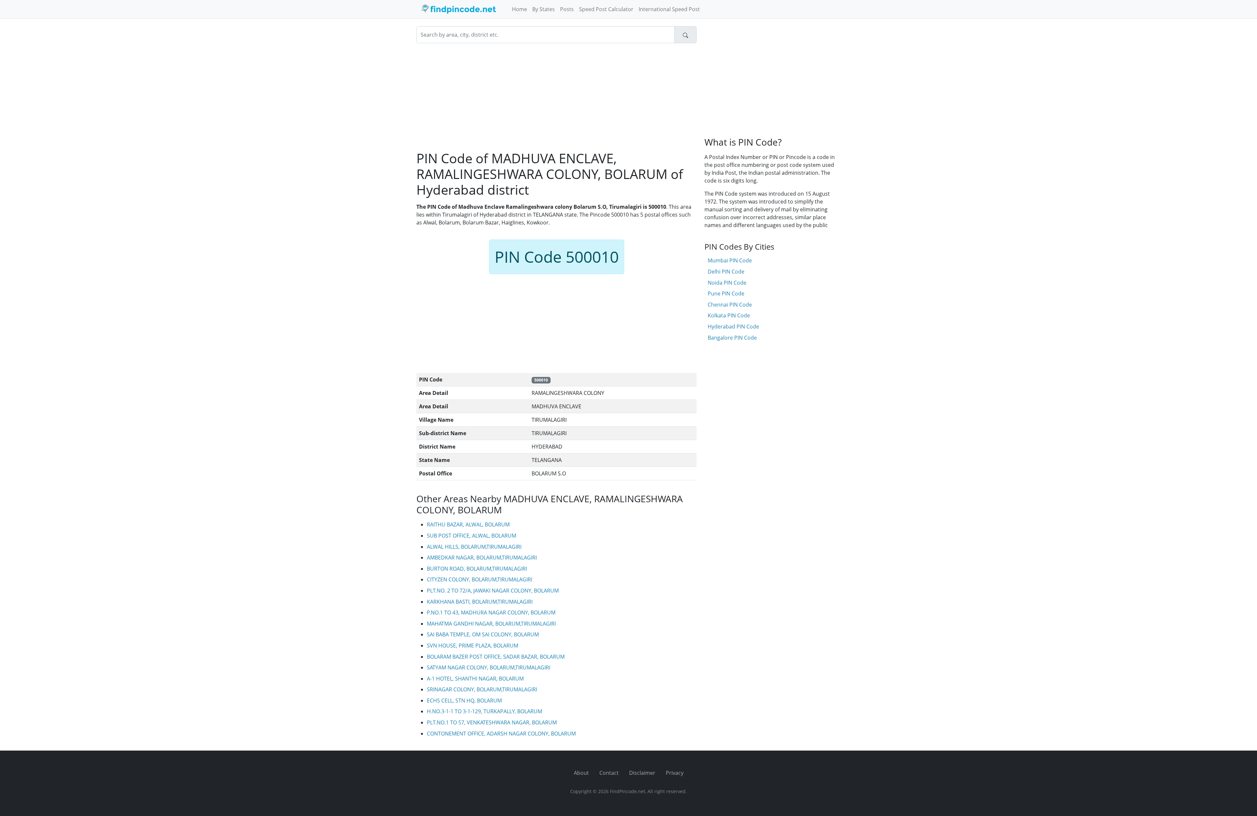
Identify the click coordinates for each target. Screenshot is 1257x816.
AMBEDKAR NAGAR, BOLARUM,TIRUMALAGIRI (482, 557)
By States (543, 9)
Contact (609, 772)
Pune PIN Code (726, 293)
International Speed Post (669, 9)
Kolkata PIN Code (729, 315)
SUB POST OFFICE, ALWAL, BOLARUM (471, 535)
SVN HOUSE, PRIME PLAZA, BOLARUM (472, 645)
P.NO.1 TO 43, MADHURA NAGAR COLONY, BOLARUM (491, 612)
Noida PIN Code (727, 282)
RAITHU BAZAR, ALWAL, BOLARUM (468, 524)
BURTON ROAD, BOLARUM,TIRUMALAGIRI (477, 568)
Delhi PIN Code (726, 271)
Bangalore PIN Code (732, 337)
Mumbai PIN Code (730, 260)
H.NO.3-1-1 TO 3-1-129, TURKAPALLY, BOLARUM (484, 711)
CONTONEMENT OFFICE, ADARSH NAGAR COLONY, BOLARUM (501, 733)
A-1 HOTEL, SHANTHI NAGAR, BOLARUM (475, 678)
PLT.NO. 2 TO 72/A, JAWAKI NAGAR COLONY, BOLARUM (493, 590)
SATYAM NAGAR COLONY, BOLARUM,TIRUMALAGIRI (488, 667)
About (581, 772)
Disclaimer (642, 772)
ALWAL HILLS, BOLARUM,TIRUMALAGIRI (474, 546)
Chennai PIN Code (730, 304)
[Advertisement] (556, 97)
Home (519, 9)
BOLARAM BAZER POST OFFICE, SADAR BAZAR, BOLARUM (496, 656)
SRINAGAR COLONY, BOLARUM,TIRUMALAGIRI (482, 689)
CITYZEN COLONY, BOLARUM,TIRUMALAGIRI (479, 579)
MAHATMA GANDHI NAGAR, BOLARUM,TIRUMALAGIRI (491, 623)
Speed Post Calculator (606, 9)
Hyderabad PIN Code (733, 326)
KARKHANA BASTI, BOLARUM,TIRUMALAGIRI (480, 601)
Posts (567, 9)
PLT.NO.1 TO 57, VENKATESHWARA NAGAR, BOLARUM (492, 722)
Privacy (674, 772)
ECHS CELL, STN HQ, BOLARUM (464, 700)
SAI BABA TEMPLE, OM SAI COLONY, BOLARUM (483, 634)
